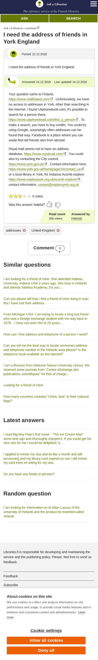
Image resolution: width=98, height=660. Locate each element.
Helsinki (76, 218)
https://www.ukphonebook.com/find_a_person (42, 119)
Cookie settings (46, 630)
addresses (13, 230)
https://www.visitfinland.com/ (29, 99)
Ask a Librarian (13, 28)
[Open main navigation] (93, 4)
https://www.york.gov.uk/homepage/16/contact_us (45, 169)
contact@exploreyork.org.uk (58, 184)
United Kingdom (43, 230)
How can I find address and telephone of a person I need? (45, 334)
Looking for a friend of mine (23, 385)
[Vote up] (50, 204)
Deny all (46, 650)
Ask (24, 18)
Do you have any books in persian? (28, 474)
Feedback (10, 576)
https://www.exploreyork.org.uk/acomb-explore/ (43, 179)
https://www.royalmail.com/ (43, 154)
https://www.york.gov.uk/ (26, 164)
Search (73, 18)
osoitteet (31, 28)
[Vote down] (57, 205)
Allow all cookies (46, 640)
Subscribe (10, 585)
